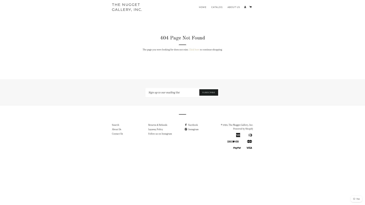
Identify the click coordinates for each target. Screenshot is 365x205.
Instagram (193, 129)
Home (203, 7)
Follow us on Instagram (160, 133)
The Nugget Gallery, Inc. (127, 7)
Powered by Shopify (243, 128)
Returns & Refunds (157, 125)
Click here (194, 49)
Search (115, 125)
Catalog (217, 7)
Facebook (193, 125)
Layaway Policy (155, 129)
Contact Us (117, 133)
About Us (234, 7)
